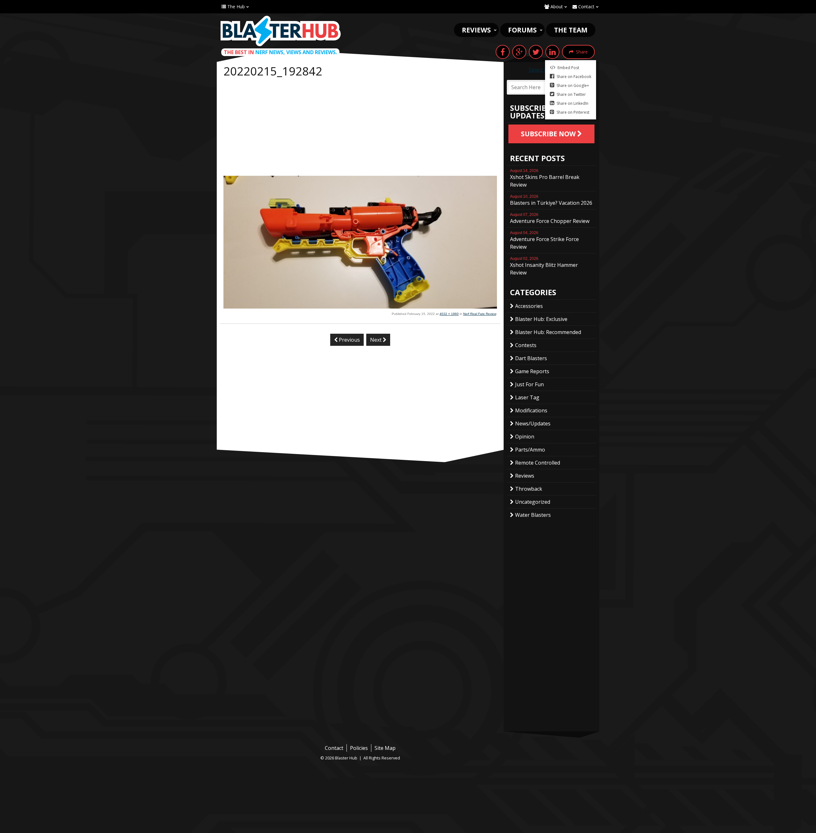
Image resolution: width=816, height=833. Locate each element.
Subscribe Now (549, 133)
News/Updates (532, 423)
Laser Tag (527, 397)
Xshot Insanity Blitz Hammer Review (544, 266)
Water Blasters (533, 514)
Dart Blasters (531, 358)
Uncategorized (532, 501)
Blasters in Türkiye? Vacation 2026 (551, 200)
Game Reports (532, 371)
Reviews (476, 29)
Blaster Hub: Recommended (548, 332)
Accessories (529, 306)
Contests (525, 345)
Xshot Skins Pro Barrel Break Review (544, 178)
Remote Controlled (537, 462)
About (556, 7)
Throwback (528, 488)
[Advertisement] (360, 128)
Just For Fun (529, 384)
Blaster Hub (280, 31)
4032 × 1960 (449, 314)
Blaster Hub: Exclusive (541, 319)
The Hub (235, 7)
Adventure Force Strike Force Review (544, 240)
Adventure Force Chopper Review (549, 218)
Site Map (385, 747)
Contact (585, 7)
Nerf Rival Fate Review (479, 314)
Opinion (524, 436)
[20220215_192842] (360, 306)
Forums (522, 29)
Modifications (531, 410)
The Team (570, 29)
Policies (359, 747)
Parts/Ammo (530, 449)
